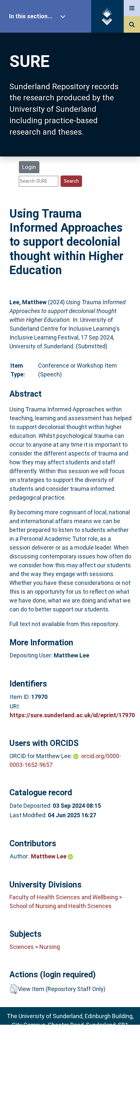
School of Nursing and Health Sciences (60, 906)
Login (29, 167)
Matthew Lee (49, 856)
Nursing (49, 946)
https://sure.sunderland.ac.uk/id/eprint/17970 (72, 715)
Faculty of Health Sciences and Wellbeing (63, 897)
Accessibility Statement (70, 1078)
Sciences (21, 946)
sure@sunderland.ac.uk (78, 1042)
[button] (13, 989)
